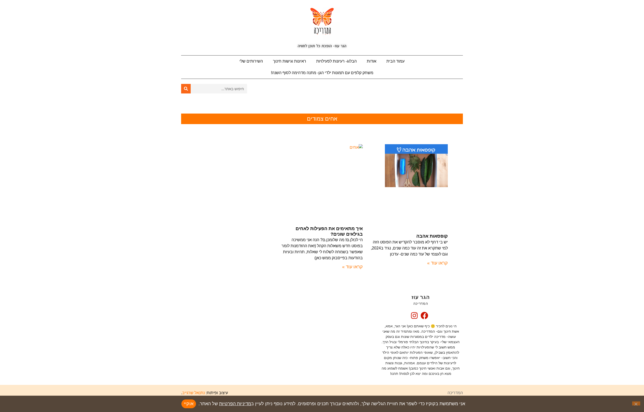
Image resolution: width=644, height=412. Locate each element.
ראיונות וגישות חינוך (289, 61)
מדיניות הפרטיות (235, 403)
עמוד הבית (395, 61)
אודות (371, 61)
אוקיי (188, 403)
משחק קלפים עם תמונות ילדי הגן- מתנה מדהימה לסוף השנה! (322, 73)
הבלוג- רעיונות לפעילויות (336, 61)
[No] (636, 403)
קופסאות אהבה (432, 236)
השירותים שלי (251, 61)
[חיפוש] (186, 88)
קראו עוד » (437, 263)
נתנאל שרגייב (193, 393)
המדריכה (455, 393)
